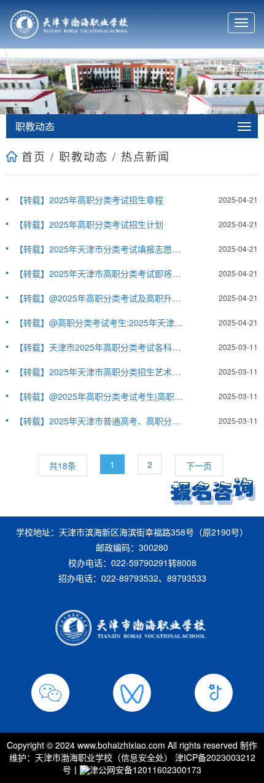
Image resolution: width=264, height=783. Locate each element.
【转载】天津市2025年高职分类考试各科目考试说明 (100, 347)
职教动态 (83, 156)
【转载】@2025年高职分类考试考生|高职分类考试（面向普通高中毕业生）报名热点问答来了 (100, 396)
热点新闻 (145, 156)
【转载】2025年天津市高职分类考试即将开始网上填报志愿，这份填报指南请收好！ (100, 273)
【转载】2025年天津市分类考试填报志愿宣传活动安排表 (100, 249)
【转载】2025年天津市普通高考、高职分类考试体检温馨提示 (100, 421)
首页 (33, 156)
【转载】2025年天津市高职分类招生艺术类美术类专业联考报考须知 (100, 371)
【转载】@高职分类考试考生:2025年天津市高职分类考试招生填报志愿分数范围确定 (100, 322)
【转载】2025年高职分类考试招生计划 (89, 224)
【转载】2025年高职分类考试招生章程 (89, 199)
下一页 (199, 465)
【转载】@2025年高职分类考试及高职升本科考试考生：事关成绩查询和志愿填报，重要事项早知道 (100, 298)
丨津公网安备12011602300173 (136, 769)
